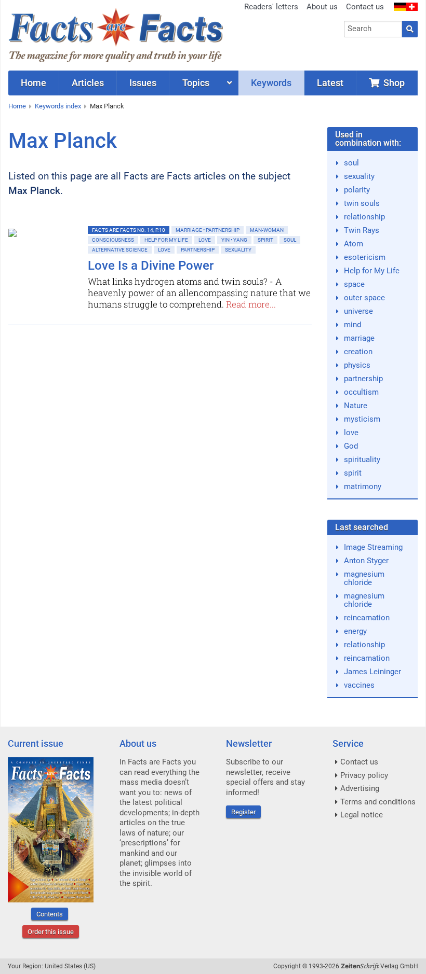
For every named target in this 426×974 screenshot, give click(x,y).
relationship (364, 216)
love (351, 432)
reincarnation (367, 617)
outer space (364, 297)
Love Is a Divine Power (151, 265)
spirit (353, 473)
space (354, 284)
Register (243, 812)
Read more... (251, 304)
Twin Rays (361, 230)
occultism (361, 392)
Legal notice (361, 814)
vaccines (359, 685)
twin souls (362, 203)
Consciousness (113, 240)
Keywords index (58, 106)
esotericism (364, 257)
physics (357, 365)
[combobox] (373, 29)
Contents (49, 914)
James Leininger (372, 671)
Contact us (365, 6)
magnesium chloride (364, 578)
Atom (353, 243)
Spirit (265, 240)
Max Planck (107, 106)
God (351, 446)
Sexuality (238, 250)
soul (351, 163)
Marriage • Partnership (207, 230)
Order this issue (51, 932)
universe (358, 311)
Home (17, 106)
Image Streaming (373, 547)
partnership (363, 378)
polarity (357, 189)
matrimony (362, 486)
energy (355, 631)
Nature (355, 405)
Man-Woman (267, 230)
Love (204, 240)
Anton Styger (366, 560)
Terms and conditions (378, 801)
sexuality (359, 176)
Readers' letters (271, 6)
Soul (290, 240)
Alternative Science (120, 250)
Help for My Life (166, 240)
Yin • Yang (234, 240)
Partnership (198, 250)
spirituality (362, 459)
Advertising (359, 788)
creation (358, 351)
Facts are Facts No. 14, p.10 (128, 230)
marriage (359, 338)
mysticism (362, 419)
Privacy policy (364, 775)
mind (352, 324)
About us (322, 6)
